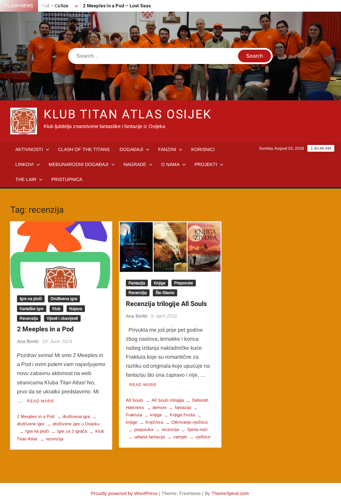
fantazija (183, 407)
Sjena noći (197, 429)
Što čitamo (165, 292)
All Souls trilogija (168, 400)
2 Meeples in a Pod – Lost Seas (117, 5)
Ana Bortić (28, 341)
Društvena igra (64, 298)
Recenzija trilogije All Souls (166, 304)
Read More (40, 401)
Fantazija (137, 283)
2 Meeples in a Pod (45, 329)
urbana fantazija (149, 436)
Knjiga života (182, 414)
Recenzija (29, 318)
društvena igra (76, 416)
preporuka (143, 429)
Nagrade (135, 164)
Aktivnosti (29, 149)
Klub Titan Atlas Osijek (128, 114)
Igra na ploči (37, 431)
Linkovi (24, 164)
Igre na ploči (31, 298)
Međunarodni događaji (79, 164)
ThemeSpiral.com (230, 493)
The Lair (25, 179)
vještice (202, 436)
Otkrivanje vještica (189, 422)
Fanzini (167, 149)
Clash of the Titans (84, 149)
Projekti (205, 164)
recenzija (54, 438)
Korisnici (203, 149)
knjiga (156, 414)
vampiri (180, 436)
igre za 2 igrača (72, 431)
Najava (75, 308)
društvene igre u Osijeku (76, 423)
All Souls (134, 400)
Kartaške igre (32, 308)
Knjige (160, 283)
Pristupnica (66, 179)
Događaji (131, 149)
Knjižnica (154, 422)
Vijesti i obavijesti (62, 318)
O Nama (170, 164)
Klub (56, 308)
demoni (160, 407)
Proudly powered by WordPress (124, 493)
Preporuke (183, 283)
